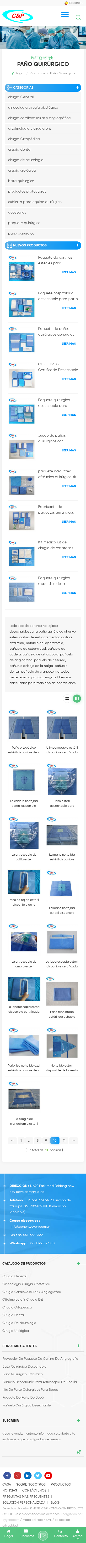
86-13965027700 (36, 1206)
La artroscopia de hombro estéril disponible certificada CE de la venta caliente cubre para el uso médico (24, 964)
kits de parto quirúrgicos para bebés (30, 1389)
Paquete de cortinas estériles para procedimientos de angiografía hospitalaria (55, 261)
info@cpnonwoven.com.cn (30, 1226)
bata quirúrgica (21, 181)
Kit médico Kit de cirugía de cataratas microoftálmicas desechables (55, 546)
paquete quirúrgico (24, 223)
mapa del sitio (32, 1520)
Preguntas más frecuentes (25, 1496)
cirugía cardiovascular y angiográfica (39, 118)
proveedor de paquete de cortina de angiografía (40, 1358)
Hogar (19, 73)
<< (12, 1140)
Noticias (9, 1490)
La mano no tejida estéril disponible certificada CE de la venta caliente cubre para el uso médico (62, 911)
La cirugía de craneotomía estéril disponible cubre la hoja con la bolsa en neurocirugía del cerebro (24, 1122)
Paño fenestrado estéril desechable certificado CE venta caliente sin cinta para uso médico (62, 1015)
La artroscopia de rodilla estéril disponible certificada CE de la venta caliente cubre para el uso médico (24, 857)
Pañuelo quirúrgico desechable (26, 1405)
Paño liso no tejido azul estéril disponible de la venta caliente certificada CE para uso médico (24, 1068)
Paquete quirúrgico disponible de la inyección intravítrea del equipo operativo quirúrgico (58, 581)
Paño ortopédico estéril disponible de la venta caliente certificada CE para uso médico (24, 750)
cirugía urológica (22, 170)
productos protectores (27, 191)
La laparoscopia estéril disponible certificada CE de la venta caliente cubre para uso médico (62, 964)
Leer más (69, 272)
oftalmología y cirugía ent (29, 128)
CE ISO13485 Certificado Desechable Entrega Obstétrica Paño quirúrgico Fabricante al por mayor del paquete (58, 368)
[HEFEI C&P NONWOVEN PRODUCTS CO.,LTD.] (17, 16)
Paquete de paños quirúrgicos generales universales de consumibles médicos (56, 332)
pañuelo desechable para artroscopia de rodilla (39, 1382)
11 (64, 1140)
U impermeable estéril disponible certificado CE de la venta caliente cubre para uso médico (62, 750)
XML (49, 1520)
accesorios (17, 212)
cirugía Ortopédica (24, 139)
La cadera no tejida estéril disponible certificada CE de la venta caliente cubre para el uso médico (24, 804)
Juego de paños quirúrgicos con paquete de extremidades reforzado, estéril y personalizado (53, 439)
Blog (55, 1502)
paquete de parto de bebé (23, 1397)
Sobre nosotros (31, 1484)
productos (37, 73)
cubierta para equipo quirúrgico (35, 202)
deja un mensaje (43, 1536)
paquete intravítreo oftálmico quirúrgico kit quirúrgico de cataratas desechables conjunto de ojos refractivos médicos (58, 475)
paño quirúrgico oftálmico (22, 1374)
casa (6, 1484)
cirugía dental (19, 149)
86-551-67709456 (39, 1200)
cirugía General (21, 97)
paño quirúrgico (21, 233)
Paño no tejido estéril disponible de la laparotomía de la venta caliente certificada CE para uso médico (24, 903)
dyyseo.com (10, 1520)
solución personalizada (23, 1502)
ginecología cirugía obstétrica (33, 107)
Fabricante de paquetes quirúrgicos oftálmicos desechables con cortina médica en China (58, 510)
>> (73, 1140)
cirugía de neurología (25, 160)
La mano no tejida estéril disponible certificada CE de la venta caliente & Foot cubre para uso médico (62, 857)
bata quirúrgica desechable (24, 1366)
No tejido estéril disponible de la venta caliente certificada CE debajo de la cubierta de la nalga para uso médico (62, 1068)
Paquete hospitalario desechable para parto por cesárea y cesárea (58, 296)
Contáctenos (34, 1490)
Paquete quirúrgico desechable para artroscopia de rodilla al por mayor (56, 403)
